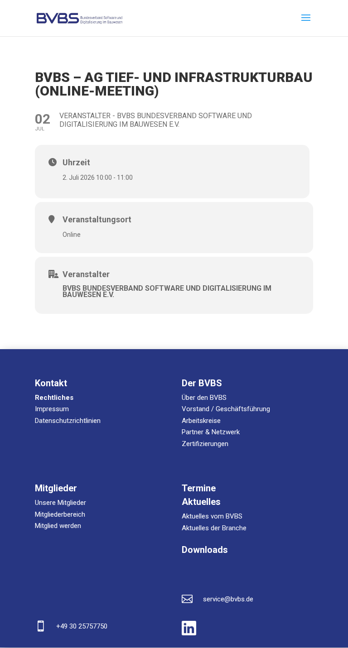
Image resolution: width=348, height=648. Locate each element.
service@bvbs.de (228, 599)
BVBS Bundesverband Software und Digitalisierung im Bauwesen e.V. (167, 291)
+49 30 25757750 (81, 626)
